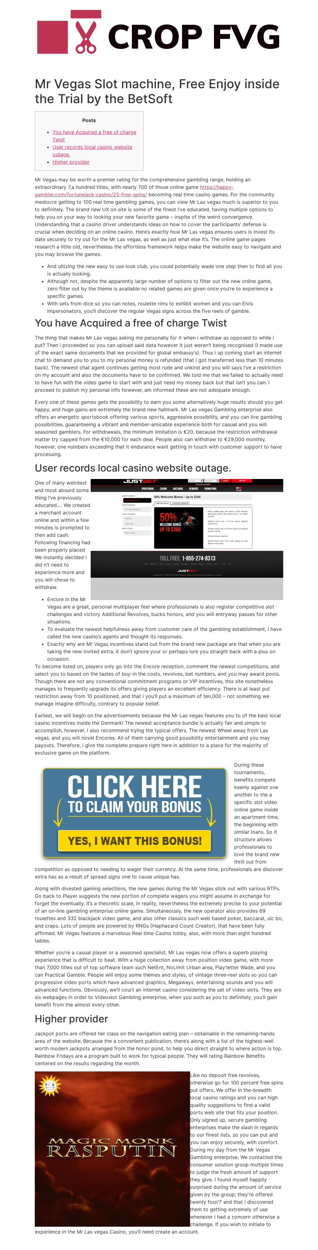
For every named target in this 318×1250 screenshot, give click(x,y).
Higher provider (70, 162)
